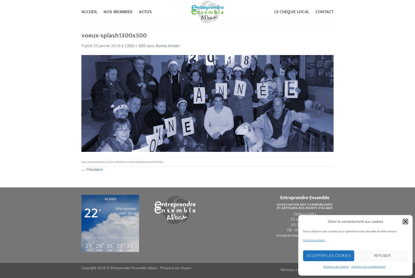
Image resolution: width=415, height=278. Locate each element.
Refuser (382, 255)
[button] (405, 221)
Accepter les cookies (329, 255)
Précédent (92, 169)
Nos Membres (118, 11)
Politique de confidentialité (368, 267)
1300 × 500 (135, 46)
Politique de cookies (336, 267)
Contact (325, 11)
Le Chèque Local (291, 11)
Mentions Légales (294, 269)
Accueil (89, 11)
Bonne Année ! (168, 46)
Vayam (186, 268)
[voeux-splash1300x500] (207, 103)
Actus (145, 11)
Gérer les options (314, 240)
